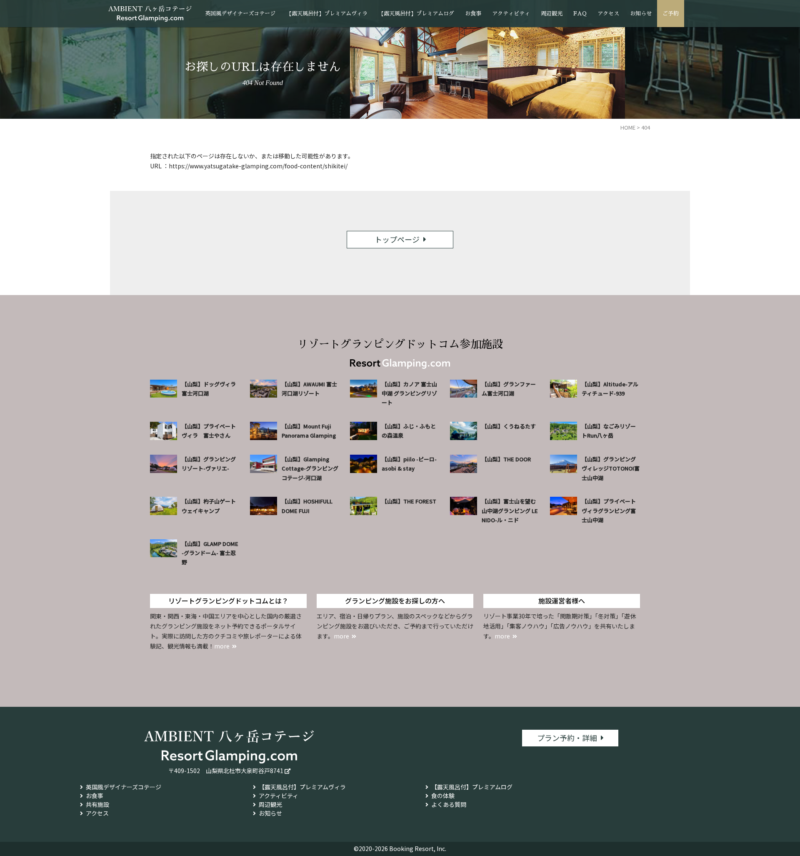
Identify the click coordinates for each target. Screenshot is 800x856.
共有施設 (97, 804)
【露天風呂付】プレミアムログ (416, 13)
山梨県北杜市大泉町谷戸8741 (244, 770)
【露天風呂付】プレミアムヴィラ (327, 13)
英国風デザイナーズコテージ (240, 13)
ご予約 (670, 13)
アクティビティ (511, 13)
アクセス (608, 13)
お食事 (473, 13)
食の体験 (443, 795)
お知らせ (641, 13)
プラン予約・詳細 (567, 737)
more (222, 646)
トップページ (397, 239)
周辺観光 (551, 13)
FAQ (580, 13)
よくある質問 (448, 804)
